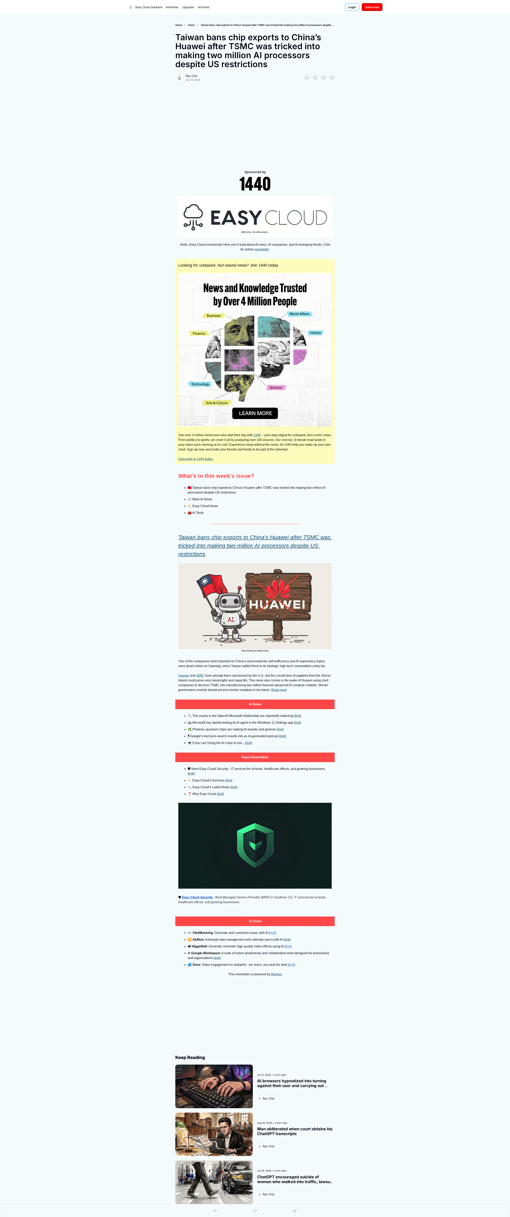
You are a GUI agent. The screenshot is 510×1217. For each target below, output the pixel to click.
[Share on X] (315, 77)
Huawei (183, 675)
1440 (257, 435)
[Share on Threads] (323, 77)
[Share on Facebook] (307, 77)
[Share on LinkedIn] (332, 77)
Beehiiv (276, 974)
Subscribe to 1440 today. (195, 459)
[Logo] (131, 7)
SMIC (200, 675)
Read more (279, 690)
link (297, 715)
